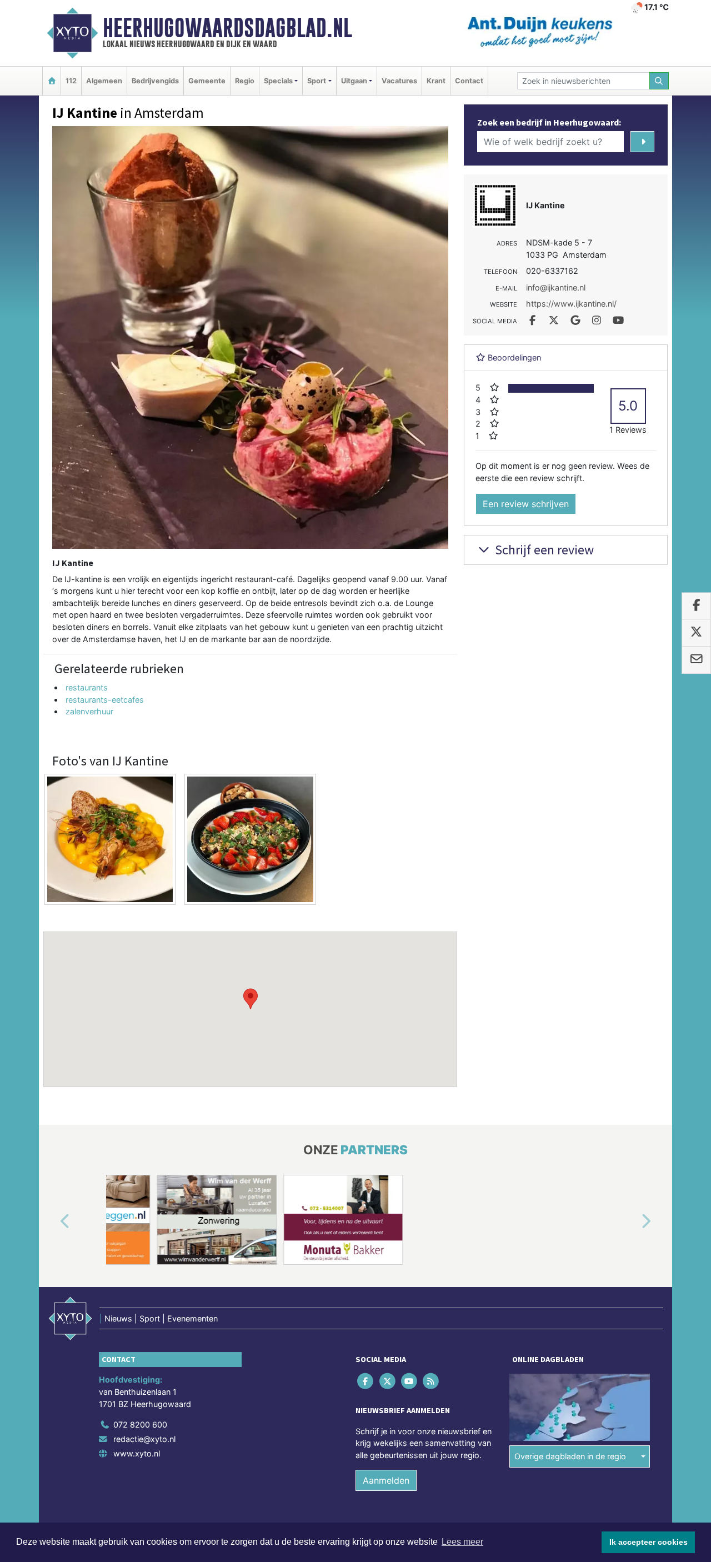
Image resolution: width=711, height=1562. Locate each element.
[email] (696, 660)
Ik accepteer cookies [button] (648, 1542)
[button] (250, 998)
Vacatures (399, 81)
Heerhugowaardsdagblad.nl (227, 28)
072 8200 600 (140, 1424)
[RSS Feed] (432, 1381)
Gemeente (207, 81)
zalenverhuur (89, 711)
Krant (436, 81)
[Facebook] (366, 1381)
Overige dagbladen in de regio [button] (570, 1456)
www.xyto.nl (136, 1453)
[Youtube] (409, 1381)
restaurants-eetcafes (105, 699)
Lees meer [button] (462, 1541)
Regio (244, 81)
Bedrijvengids (155, 81)
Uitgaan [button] (354, 81)
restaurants (87, 687)
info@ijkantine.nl (555, 287)
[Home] (51, 81)
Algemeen (104, 81)
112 (71, 81)
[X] (388, 1381)
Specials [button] (278, 81)
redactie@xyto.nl (144, 1439)
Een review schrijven (526, 503)
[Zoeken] (659, 80)
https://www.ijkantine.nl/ (571, 303)
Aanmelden (386, 1480)
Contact (469, 81)
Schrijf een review (543, 549)
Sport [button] (316, 81)
